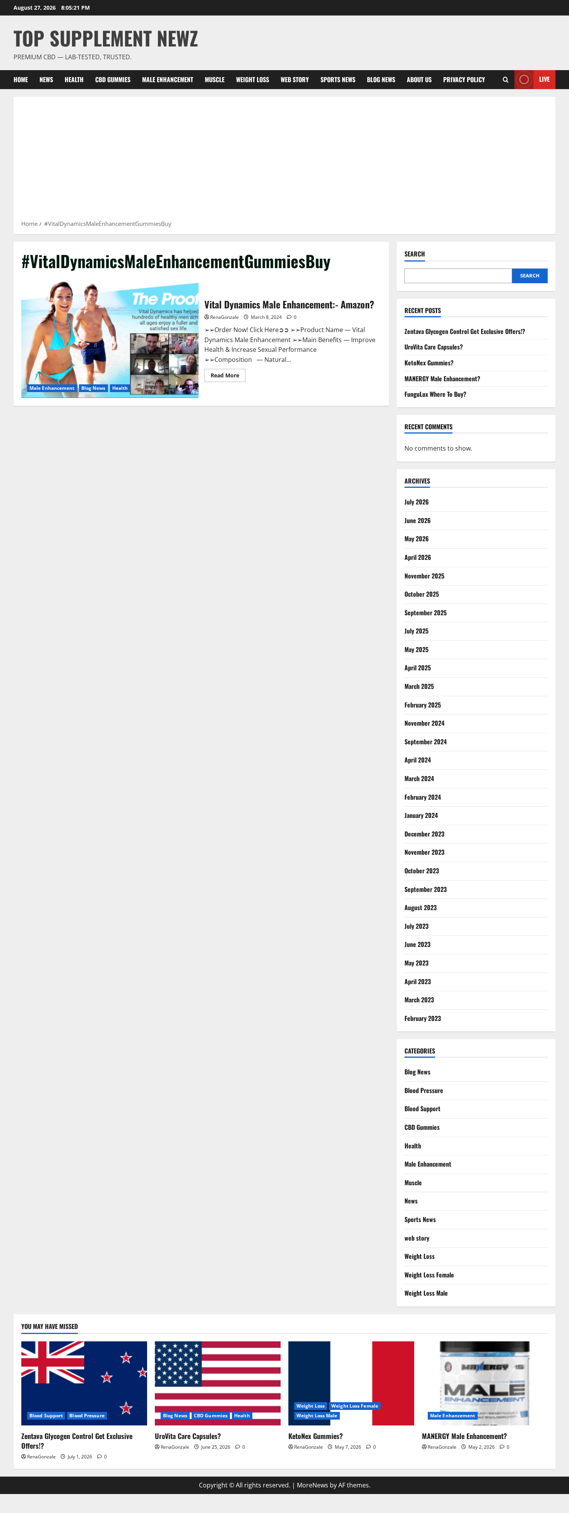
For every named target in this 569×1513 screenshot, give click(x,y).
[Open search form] (506, 79)
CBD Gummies (112, 79)
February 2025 (422, 704)
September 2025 (425, 612)
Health (74, 79)
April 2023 (417, 981)
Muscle (215, 79)
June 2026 (417, 520)
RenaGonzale (224, 317)
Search (414, 254)
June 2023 (417, 944)
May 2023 (416, 962)
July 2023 (416, 926)
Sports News (337, 79)
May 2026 (416, 538)
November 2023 (424, 852)
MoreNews (312, 1485)
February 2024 (422, 797)
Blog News (381, 79)
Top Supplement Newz (106, 37)
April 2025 (417, 667)
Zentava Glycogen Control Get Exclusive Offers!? (464, 331)
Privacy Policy (464, 79)
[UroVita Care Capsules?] (218, 1383)
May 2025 (416, 649)
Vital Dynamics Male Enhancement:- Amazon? (110, 339)
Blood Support (422, 1108)
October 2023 (421, 870)
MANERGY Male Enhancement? (442, 378)
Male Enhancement (167, 79)
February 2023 (422, 1018)
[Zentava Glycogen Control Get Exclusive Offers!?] (84, 1383)
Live (544, 79)
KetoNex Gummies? (429, 362)
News (46, 79)
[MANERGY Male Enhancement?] (485, 1383)
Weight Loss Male (426, 1293)
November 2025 (424, 575)
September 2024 (425, 741)
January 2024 (421, 815)
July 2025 (416, 630)
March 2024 (419, 778)
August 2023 (420, 907)
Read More (228, 376)
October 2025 (421, 594)
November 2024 (424, 723)
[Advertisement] (284, 161)
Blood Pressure (423, 1090)
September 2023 (425, 889)
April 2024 (417, 759)
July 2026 (416, 501)
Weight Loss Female (429, 1274)
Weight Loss (252, 79)
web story (295, 79)
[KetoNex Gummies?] (351, 1383)
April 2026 (417, 557)
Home (21, 79)
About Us (419, 79)
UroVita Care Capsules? (433, 346)
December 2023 (424, 833)
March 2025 (419, 686)
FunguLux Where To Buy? (435, 394)
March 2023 (419, 999)
